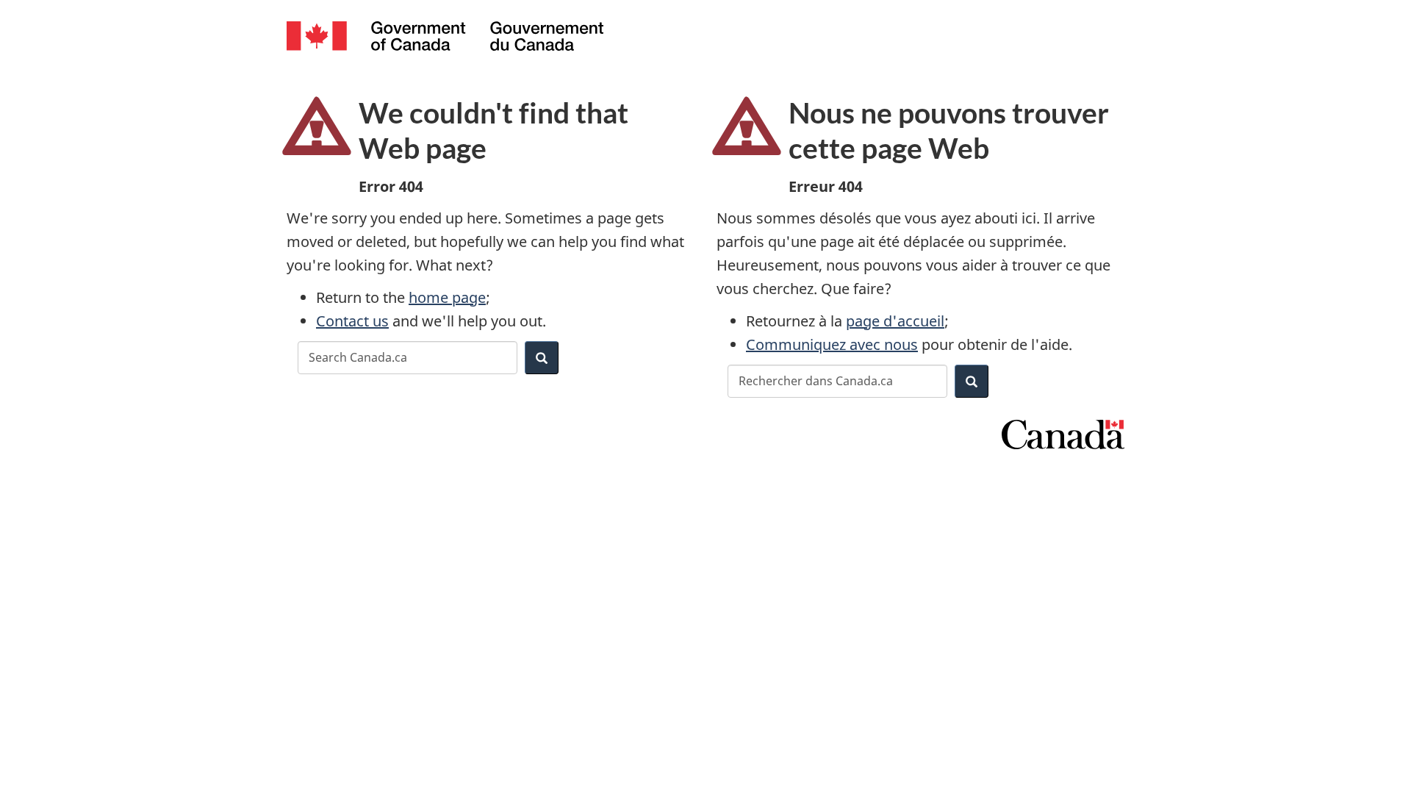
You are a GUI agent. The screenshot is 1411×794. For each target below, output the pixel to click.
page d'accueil (895, 321)
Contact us (352, 321)
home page (447, 297)
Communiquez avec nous (832, 344)
